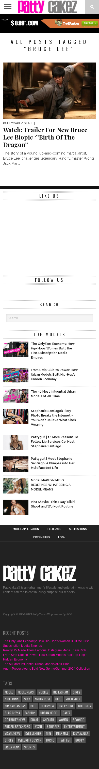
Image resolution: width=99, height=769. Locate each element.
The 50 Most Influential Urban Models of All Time (36, 664)
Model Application (26, 529)
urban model (49, 713)
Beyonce (78, 719)
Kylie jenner (33, 733)
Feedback (54, 529)
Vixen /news (13, 733)
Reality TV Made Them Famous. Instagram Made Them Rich (44, 650)
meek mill (62, 733)
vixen (38, 726)
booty (79, 740)
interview (47, 706)
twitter (65, 740)
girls (76, 692)
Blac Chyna (12, 713)
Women (63, 719)
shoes (9, 740)
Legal (62, 537)
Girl (58, 699)
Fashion (30, 713)
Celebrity (84, 706)
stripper (53, 726)
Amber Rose (43, 699)
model (9, 692)
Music (50, 740)
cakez (66, 713)
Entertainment (74, 726)
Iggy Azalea (80, 733)
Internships (41, 537)
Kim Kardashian (15, 706)
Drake (34, 719)
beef (33, 706)
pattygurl (66, 706)
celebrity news (15, 719)
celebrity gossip (29, 740)
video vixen (73, 699)
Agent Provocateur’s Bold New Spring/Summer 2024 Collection (46, 668)
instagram (60, 692)
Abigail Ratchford (17, 726)
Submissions (78, 529)
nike (48, 733)
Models (43, 692)
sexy (27, 699)
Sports (29, 747)
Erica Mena (12, 747)
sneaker (48, 719)
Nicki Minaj (12, 699)
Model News (26, 692)
